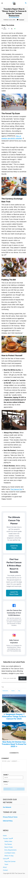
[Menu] (2, 3)
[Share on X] (11, 28)
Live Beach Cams (9, 853)
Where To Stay (9, 855)
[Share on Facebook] (8, 28)
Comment (5, 758)
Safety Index (8, 841)
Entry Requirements (10, 850)
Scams (13, 690)
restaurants (5, 690)
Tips (19, 690)
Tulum (6, 864)
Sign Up (22, 678)
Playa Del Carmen (9, 861)
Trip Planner (8, 844)
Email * (6, 781)
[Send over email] (14, 28)
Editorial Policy (8, 821)
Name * (6, 774)
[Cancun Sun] (14, 3)
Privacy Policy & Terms (10, 817)
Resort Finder (8, 847)
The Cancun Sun (15, 17)
